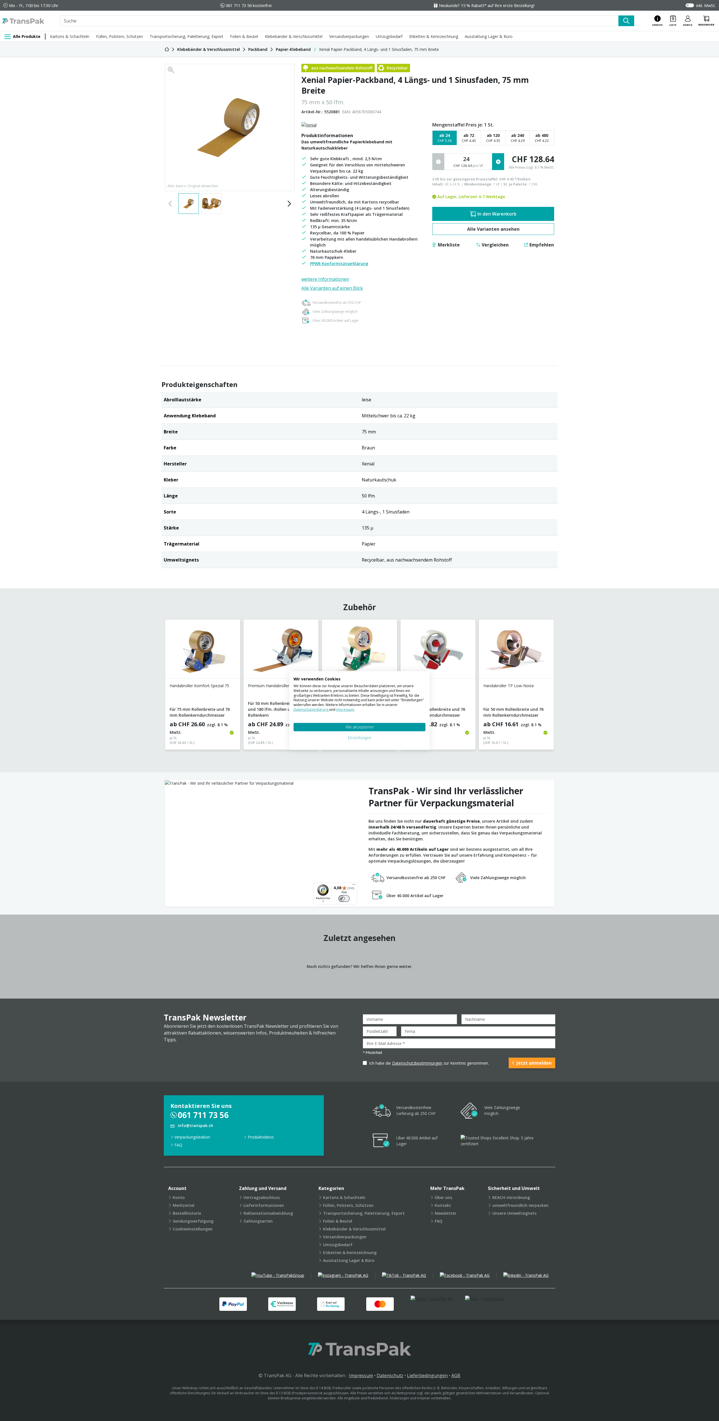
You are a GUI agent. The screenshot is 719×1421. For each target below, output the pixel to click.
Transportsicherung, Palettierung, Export (186, 36)
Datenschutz (390, 1375)
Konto (179, 1197)
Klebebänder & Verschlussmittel (293, 36)
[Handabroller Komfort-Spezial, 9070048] (359, 651)
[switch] (344, 898)
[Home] (167, 49)
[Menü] (354, 886)
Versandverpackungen (349, 36)
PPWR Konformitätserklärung (339, 263)
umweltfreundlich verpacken (520, 1205)
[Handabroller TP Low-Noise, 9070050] (516, 651)
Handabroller (416, 685)
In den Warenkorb (497, 214)
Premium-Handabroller (268, 685)
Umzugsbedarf (389, 36)
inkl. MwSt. (706, 5)
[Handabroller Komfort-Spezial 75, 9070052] (203, 651)
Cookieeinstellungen (193, 1229)
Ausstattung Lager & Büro (489, 36)
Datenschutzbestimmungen (417, 1063)
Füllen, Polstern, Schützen (119, 36)
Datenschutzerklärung (311, 709)
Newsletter (445, 1213)
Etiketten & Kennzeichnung (433, 36)
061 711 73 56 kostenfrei (249, 5)
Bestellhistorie (187, 1213)
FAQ (178, 1145)
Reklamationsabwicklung (268, 1213)
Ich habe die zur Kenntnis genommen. (429, 1063)
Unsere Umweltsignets (514, 1213)
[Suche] (626, 20)
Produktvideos (261, 1137)
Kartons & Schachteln (69, 36)
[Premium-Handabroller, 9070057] (281, 651)
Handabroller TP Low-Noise (508, 685)
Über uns (443, 1197)
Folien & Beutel (244, 36)
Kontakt (443, 1205)
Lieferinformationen (264, 1205)
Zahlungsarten (258, 1221)
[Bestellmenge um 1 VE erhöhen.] (498, 161)
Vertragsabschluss (262, 1197)
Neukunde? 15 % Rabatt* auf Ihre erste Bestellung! (486, 5)
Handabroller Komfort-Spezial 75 (199, 685)
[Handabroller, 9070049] (438, 651)
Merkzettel (183, 1205)
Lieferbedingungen (427, 1375)
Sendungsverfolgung (193, 1221)
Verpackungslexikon (192, 1137)
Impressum (361, 1375)
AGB (455, 1375)
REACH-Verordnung (511, 1197)
